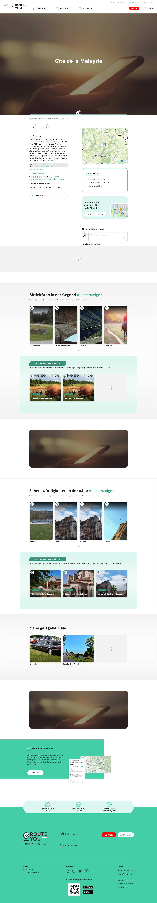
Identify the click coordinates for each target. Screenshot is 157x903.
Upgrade (134, 8)
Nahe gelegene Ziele (95, 186)
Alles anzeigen (90, 294)
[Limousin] (45, 648)
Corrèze (48, 118)
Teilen (35, 128)
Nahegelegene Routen (95, 214)
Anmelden (125, 834)
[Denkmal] (91, 521)
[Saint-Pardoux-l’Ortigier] (78, 648)
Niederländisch (52, 179)
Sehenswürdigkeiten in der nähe (99, 183)
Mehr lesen (50, 160)
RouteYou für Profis (135, 2)
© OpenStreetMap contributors (120, 163)
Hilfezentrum (123, 887)
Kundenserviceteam (126, 884)
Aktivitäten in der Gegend (96, 179)
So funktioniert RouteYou (118, 2)
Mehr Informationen (36, 170)
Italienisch (42, 179)
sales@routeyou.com (126, 874)
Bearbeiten (47, 128)
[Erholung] (41, 521)
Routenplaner (35, 773)
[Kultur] (66, 521)
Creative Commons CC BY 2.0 (45, 166)
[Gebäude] (115, 521)
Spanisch (62, 179)
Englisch (57, 177)
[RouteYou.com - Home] (18, 6)
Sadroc (58, 118)
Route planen (71, 834)
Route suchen (71, 845)
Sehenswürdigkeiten (34, 118)
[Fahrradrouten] (41, 325)
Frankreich (42, 118)
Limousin (53, 118)
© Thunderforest (109, 163)
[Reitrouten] (91, 325)
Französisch (33, 179)
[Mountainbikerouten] (66, 325)
